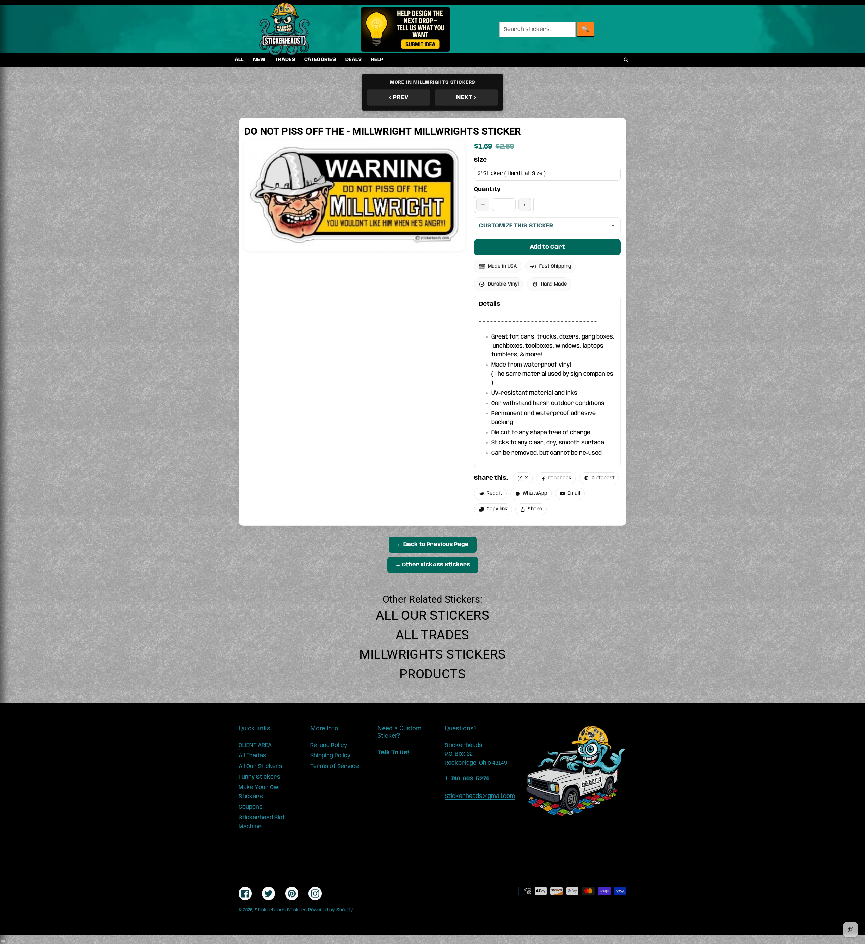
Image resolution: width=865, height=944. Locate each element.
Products (432, 674)
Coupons (251, 807)
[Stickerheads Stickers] (284, 29)
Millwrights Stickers (432, 654)
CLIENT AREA (255, 745)
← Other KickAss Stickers (432, 565)
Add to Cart (547, 247)
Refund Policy (328, 745)
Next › (466, 97)
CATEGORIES (320, 59)
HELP (377, 59)
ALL (239, 59)
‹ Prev (399, 97)
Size (480, 160)
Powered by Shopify (330, 910)
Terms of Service (334, 766)
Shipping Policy (330, 756)
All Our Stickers (432, 615)
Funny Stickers (259, 777)
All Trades (432, 634)
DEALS (353, 59)
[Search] (626, 60)
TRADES (285, 59)
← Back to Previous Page (433, 544)
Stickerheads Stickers (281, 910)
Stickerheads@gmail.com (480, 796)
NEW (259, 59)
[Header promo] (405, 29)
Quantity (487, 189)
